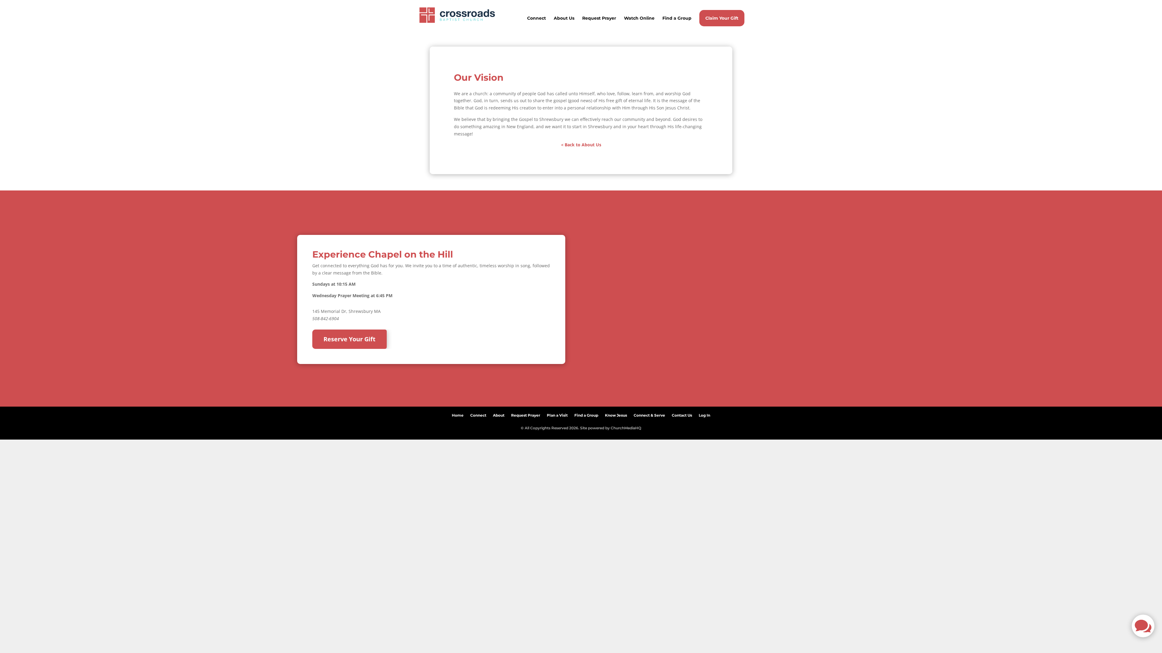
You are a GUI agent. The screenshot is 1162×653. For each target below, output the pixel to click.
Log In (704, 414)
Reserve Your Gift (349, 339)
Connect (536, 18)
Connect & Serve (649, 414)
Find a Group (676, 18)
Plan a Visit (557, 414)
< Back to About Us (581, 145)
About (498, 414)
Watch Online (639, 18)
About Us (564, 18)
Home (458, 414)
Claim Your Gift (721, 18)
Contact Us (682, 414)
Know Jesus (616, 414)
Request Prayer (599, 18)
